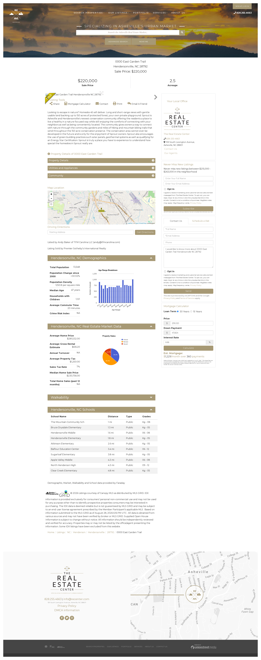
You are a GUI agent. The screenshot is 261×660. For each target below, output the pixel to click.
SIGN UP (238, 6)
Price (167, 318)
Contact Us (170, 149)
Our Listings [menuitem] (118, 13)
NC (69, 532)
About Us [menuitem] (178, 13)
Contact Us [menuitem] (161, 646)
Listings (61, 532)
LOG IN (246, 6)
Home (51, 532)
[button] (182, 32)
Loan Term (170, 311)
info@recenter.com (76, 599)
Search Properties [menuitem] (88, 13)
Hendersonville (96, 532)
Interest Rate (171, 337)
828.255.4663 (244, 13)
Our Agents (170, 153)
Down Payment (173, 328)
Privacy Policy (195, 203)
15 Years (197, 311)
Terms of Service (187, 298)
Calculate (188, 348)
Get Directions (145, 232)
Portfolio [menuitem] (141, 13)
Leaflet (130, 223)
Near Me (143, 42)
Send (188, 291)
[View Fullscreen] (51, 204)
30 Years (184, 311)
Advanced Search (118, 42)
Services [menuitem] (159, 13)
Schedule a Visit (200, 221)
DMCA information (67, 610)
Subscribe (188, 208)
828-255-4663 (173, 139)
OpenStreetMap (140, 223)
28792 (110, 532)
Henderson (79, 532)
